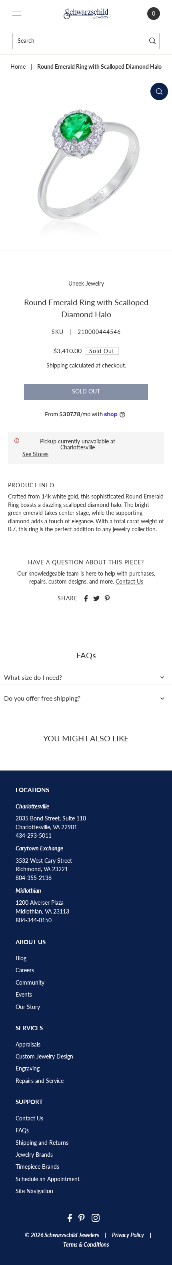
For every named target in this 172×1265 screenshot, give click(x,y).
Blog (21, 958)
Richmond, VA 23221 (42, 869)
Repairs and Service (40, 1081)
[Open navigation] (17, 13)
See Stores (35, 454)
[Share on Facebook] (86, 598)
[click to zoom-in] (159, 91)
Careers (25, 970)
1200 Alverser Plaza (40, 903)
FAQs (22, 1130)
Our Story (28, 1007)
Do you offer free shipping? (42, 698)
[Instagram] (96, 1217)
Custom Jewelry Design (44, 1056)
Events (24, 994)
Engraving (28, 1068)
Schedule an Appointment (48, 1179)
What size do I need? (33, 677)
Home (18, 67)
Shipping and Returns (42, 1143)
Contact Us (129, 581)
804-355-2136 (34, 878)
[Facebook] (70, 1217)
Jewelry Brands (34, 1155)
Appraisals (28, 1044)
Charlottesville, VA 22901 (46, 827)
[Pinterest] (81, 1217)
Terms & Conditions (86, 1244)
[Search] (153, 41)
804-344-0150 (34, 920)
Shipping (57, 365)
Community (30, 982)
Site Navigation (34, 1191)
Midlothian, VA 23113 (42, 911)
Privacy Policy (128, 1235)
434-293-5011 (34, 835)
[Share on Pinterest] (107, 598)
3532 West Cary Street (44, 861)
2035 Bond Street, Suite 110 (51, 818)
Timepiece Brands (37, 1167)
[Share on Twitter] (96, 598)
